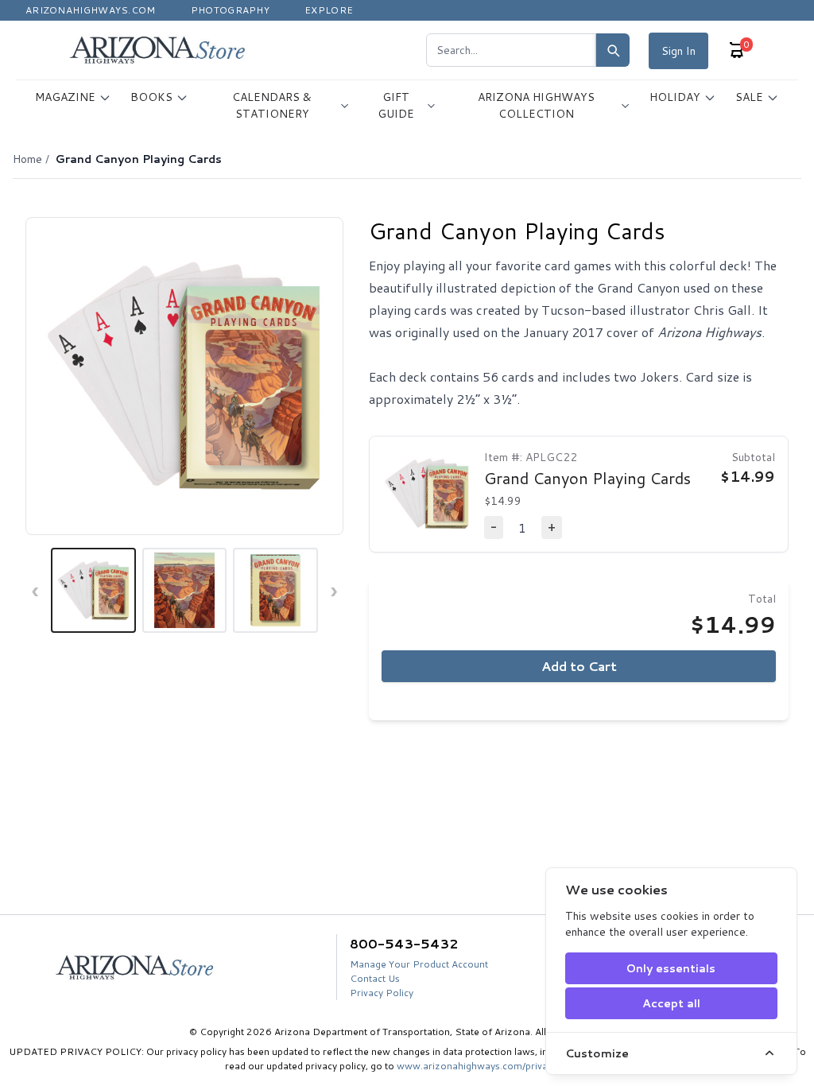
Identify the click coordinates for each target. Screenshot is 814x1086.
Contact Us (375, 978)
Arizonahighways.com (90, 10)
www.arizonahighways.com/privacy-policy (493, 1065)
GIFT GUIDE (396, 105)
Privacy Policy (381, 992)
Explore (328, 10)
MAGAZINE (65, 97)
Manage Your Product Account (419, 964)
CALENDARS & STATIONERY (272, 105)
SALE (749, 97)
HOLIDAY (674, 97)
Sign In (678, 51)
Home (27, 159)
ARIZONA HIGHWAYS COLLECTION (536, 105)
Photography (230, 10)
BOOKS (151, 97)
